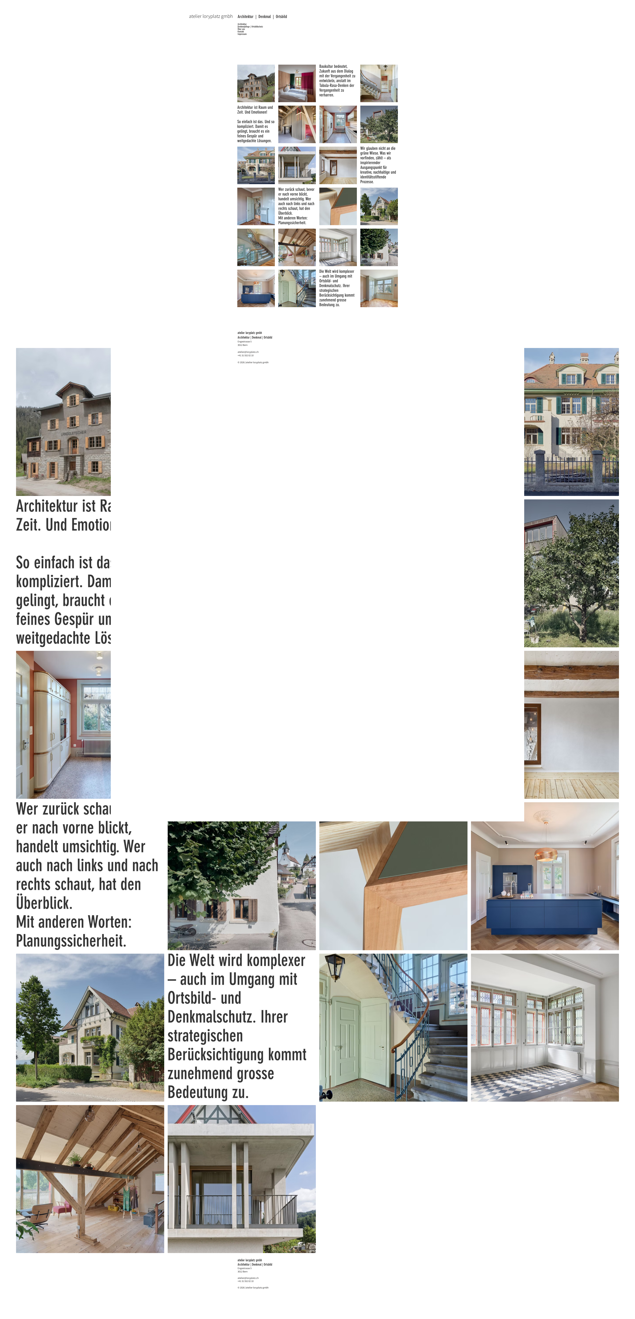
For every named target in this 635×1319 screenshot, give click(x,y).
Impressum (242, 34)
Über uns (241, 29)
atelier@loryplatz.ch (248, 351)
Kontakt (241, 31)
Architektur (242, 24)
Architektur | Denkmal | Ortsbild (262, 16)
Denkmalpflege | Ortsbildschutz (250, 26)
